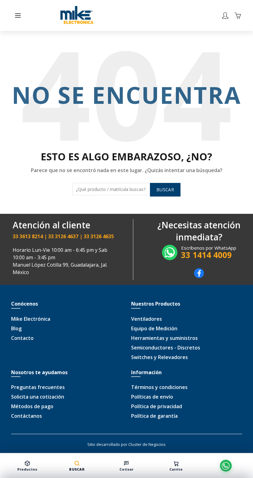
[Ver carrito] (237, 15)
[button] (18, 15)
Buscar (165, 189)
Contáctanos (26, 415)
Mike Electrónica (30, 318)
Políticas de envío (152, 396)
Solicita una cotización (37, 396)
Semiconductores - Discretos (165, 347)
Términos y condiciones (159, 387)
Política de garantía (154, 415)
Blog (16, 328)
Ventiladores (146, 318)
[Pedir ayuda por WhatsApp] (226, 465)
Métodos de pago (32, 406)
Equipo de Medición (154, 328)
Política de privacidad (156, 406)
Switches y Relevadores (159, 357)
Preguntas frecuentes (38, 387)
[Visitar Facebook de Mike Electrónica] (199, 276)
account (225, 15)
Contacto (22, 338)
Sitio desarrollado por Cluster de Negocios (126, 444)
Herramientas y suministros (164, 338)
